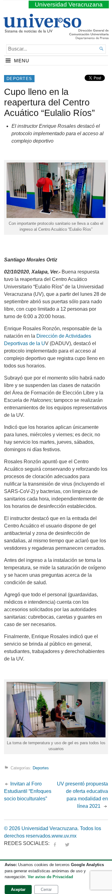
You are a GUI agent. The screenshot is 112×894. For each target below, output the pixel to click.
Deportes (19, 78)
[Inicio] (42, 30)
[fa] (55, 843)
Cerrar (46, 889)
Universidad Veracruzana (69, 4)
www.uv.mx (64, 835)
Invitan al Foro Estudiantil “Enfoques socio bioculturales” (27, 791)
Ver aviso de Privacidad (50, 876)
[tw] (67, 843)
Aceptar (18, 889)
